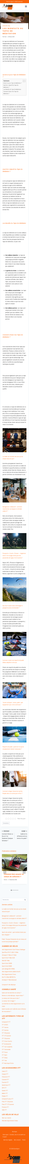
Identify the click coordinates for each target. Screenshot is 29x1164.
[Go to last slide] (4, 871)
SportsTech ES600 (7, 966)
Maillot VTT (5, 1093)
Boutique (14, 1131)
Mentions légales (7, 1140)
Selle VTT (4, 1110)
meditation (6, 823)
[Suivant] (24, 871)
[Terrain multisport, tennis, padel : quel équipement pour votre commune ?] (14, 690)
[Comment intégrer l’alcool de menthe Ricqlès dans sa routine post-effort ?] (14, 779)
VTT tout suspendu (7, 1047)
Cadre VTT (4, 1071)
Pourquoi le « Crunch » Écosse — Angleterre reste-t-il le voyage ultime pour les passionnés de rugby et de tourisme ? (14, 555)
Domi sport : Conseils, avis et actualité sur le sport (14, 1136)
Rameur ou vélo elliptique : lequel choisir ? (13, 995)
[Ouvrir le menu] (25, 6)
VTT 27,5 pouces (6, 1036)
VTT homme (5, 1030)
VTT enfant (5, 1025)
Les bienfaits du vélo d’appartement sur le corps (13, 1005)
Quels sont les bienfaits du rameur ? (11, 993)
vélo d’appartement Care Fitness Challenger (13, 949)
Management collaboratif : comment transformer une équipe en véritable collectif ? (12, 509)
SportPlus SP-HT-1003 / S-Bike (10, 952)
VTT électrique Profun (8, 1063)
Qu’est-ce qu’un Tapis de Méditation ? (12, 83)
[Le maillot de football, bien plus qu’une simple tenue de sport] (14, 440)
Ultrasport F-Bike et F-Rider (9, 955)
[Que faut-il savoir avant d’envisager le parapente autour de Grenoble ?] (14, 589)
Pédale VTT (5, 1096)
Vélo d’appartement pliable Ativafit (11, 971)
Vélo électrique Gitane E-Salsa (10, 1121)
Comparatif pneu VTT (7, 1099)
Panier (24, 1140)
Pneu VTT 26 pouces (7, 1101)
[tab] (11, 890)
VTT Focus (5, 1052)
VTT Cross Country (7, 1041)
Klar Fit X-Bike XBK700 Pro (9, 977)
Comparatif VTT (6, 1022)
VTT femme (5, 1027)
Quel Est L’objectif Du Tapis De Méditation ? (10, 86)
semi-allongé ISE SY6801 (8, 969)
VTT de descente (6, 1044)
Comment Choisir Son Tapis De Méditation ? (10, 92)
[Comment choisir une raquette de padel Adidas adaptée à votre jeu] (14, 644)
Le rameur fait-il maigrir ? (8, 1001)
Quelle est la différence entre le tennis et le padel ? (22, 834)
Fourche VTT (5, 1082)
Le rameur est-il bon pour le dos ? (11, 998)
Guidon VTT (5, 1090)
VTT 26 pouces (6, 1033)
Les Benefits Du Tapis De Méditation (12, 89)
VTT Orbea (4, 1058)
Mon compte (17, 1140)
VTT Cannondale (6, 1049)
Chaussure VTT (6, 1077)
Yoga (9, 26)
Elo (6, 879)
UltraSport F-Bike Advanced (9, 980)
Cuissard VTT (5, 1079)
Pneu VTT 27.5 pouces (8, 1104)
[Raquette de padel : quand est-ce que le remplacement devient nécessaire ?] (14, 734)
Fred (5, 36)
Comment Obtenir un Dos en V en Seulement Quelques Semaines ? (7, 835)
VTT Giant (4, 1055)
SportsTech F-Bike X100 (8, 958)
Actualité (5, 26)
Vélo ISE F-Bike (6, 960)
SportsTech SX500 (7, 963)
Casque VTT (5, 1074)
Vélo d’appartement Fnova (9, 974)
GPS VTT (4, 1088)
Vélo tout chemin (6, 1118)
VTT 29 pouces (6, 1038)
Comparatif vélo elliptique (9, 985)
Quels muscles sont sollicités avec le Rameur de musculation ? (14, 1010)
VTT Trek (4, 1060)
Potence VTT (5, 1107)
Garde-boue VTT (6, 1085)
